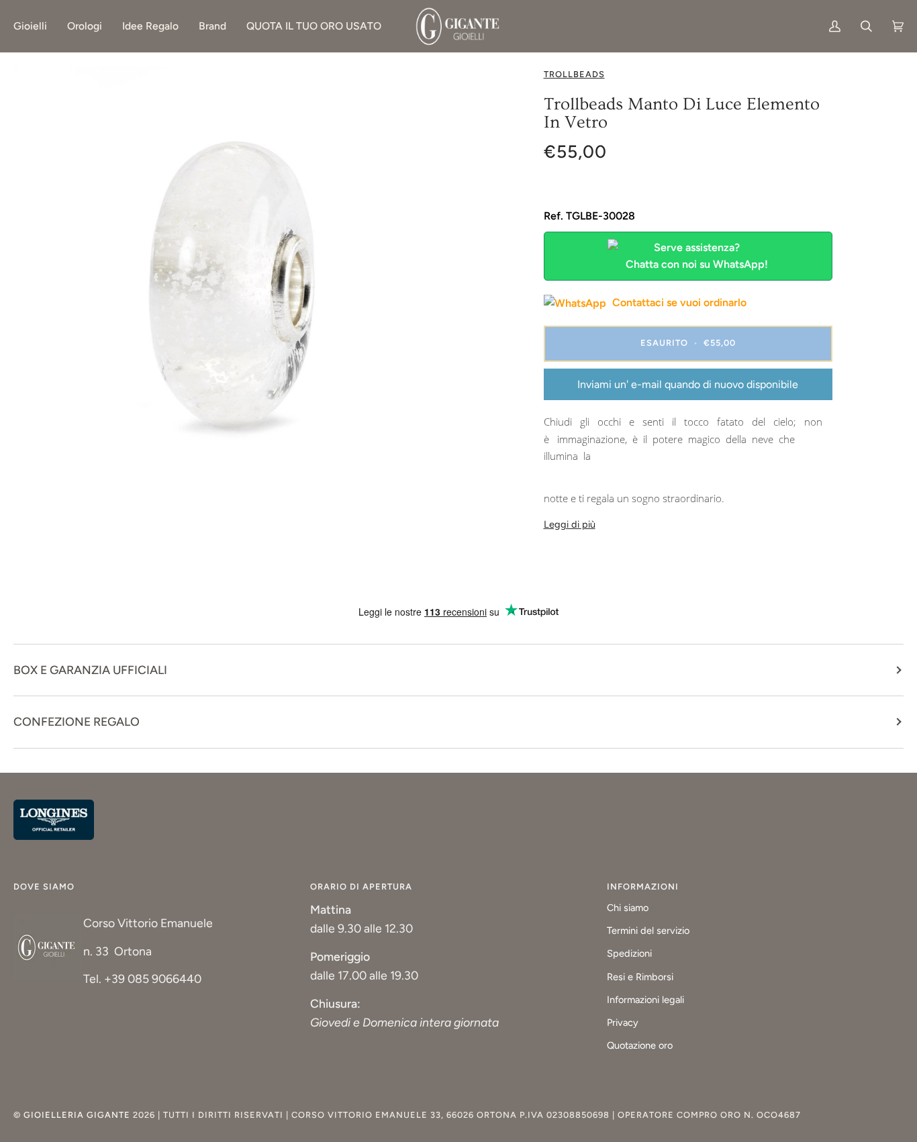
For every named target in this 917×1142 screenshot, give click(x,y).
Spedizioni (629, 953)
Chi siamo (627, 908)
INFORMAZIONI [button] (643, 887)
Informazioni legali (645, 1000)
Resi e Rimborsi (640, 977)
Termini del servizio (648, 930)
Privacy (622, 1022)
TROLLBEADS (574, 74)
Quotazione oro (640, 1045)
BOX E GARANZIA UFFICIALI (90, 670)
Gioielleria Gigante (78, 1115)
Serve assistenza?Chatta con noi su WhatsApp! (697, 256)
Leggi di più (569, 524)
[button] (35, 26)
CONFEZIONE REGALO (76, 721)
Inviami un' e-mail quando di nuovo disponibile (687, 384)
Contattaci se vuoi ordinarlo (678, 302)
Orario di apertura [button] (361, 887)
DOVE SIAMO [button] (44, 887)
